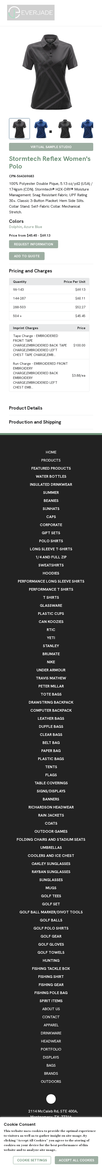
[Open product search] (87, 13)
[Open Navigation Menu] (97, 13)
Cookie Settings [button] (32, 1160)
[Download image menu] (87, 36)
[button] (51, 271)
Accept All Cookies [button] (76, 1160)
